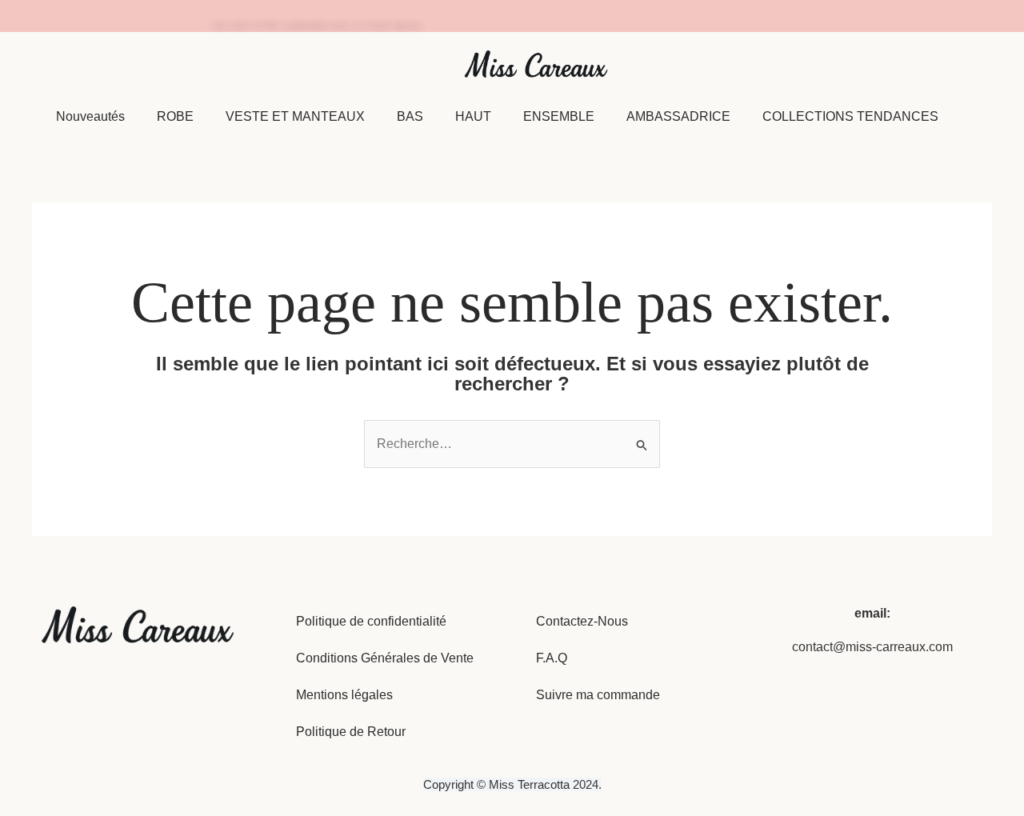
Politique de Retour (351, 731)
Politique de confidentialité (371, 621)
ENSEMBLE (558, 116)
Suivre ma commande (598, 695)
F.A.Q (551, 658)
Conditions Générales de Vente (385, 658)
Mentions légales (344, 695)
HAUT (473, 116)
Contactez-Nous (582, 621)
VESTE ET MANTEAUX (295, 116)
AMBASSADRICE (678, 116)
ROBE (175, 116)
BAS (410, 116)
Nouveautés (90, 116)
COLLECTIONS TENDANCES (850, 116)
